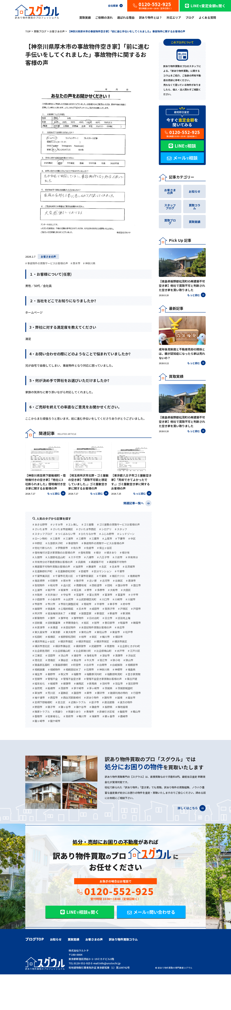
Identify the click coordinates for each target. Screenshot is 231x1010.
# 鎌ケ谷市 (80, 707)
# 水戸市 (120, 650)
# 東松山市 (101, 632)
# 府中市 (125, 604)
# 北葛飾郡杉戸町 (42, 571)
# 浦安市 (76, 655)
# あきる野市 (39, 524)
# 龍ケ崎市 (54, 721)
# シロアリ (105, 529)
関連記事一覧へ (133, 502)
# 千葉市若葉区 (84, 576)
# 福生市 (37, 674)
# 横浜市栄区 (101, 641)
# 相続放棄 (38, 669)
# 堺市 (88, 590)
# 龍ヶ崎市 (38, 721)
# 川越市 (130, 599)
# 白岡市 (102, 664)
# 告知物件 (38, 585)
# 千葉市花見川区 (63, 576)
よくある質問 (207, 17)
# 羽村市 (105, 683)
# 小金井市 (54, 599)
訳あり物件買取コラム (123, 939)
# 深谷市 (105, 655)
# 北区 (102, 566)
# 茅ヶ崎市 (93, 688)
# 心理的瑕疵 (65, 608)
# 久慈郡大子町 (54, 543)
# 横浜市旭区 (83, 641)
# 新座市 (112, 613)
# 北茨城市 (129, 566)
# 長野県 (107, 707)
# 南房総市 (134, 576)
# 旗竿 (51, 618)
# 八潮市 (89, 557)
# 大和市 (113, 590)
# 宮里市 (79, 594)
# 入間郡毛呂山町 (55, 557)
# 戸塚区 (123, 608)
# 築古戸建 (131, 679)
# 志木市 (81, 608)
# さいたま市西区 (86, 529)
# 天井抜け (51, 594)
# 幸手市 (112, 604)
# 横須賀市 (80, 646)
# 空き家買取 (133, 674)
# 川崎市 (117, 599)
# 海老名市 (90, 655)
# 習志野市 (132, 683)
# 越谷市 (130, 697)
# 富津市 (107, 594)
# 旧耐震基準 (52, 622)
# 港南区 (50, 660)
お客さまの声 (48, 256)
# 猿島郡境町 (60, 664)
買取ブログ (170, 221)
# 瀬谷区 (63, 660)
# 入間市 (37, 557)
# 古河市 (105, 580)
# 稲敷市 (76, 674)
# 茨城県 (107, 688)
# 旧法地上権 (123, 618)
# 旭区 (85, 622)
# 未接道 (53, 627)
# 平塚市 (99, 604)
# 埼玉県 (76, 590)
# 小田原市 (38, 599)
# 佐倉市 (89, 548)
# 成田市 (94, 608)
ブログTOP (34, 939)
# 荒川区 (50, 693)
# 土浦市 (37, 590)
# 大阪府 (37, 594)
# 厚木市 (75, 263)
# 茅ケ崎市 (77, 688)
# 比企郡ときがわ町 (129, 646)
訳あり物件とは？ (150, 17)
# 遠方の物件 (125, 702)
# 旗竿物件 (77, 618)
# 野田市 (37, 707)
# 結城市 (53, 683)
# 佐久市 (76, 548)
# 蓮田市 (76, 693)
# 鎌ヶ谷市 (64, 707)
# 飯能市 (122, 711)
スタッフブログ (170, 206)
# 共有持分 (132, 557)
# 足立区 (60, 702)
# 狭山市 (128, 660)
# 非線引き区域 (105, 711)
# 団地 (108, 585)
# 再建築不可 (96, 562)
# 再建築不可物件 (117, 562)
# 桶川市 (105, 636)
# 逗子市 (94, 702)
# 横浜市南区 (65, 641)
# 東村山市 (85, 632)
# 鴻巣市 (94, 716)
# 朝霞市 (136, 622)
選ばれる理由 (125, 17)
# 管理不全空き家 (71, 679)
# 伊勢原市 (62, 548)
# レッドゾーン (125, 534)
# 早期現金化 (71, 622)
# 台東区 (118, 580)
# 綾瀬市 (66, 683)
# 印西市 (53, 580)
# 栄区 (93, 636)
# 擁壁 (72, 613)
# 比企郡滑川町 (82, 650)
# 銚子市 (50, 707)
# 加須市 (78, 566)
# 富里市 (120, 594)
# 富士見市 (93, 594)
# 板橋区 (50, 636)
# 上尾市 (107, 538)
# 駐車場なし (52, 716)
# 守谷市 (66, 594)
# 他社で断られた (42, 548)
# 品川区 (66, 585)
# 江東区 (37, 655)
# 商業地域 (80, 585)
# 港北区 (37, 660)
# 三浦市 (68, 538)
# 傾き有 (125, 552)
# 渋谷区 (131, 655)
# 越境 (118, 697)
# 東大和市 (70, 632)
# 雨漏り (58, 711)
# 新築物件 (38, 618)
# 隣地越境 (122, 707)
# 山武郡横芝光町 (86, 599)
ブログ (190, 17)
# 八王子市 (103, 557)
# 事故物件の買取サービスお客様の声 (46, 263)
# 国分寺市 (122, 585)
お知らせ (194, 191)
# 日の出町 (93, 618)
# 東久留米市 (39, 632)
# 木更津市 (38, 627)
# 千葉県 (101, 576)
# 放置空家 (85, 613)
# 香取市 (37, 716)
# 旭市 (95, 622)
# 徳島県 (50, 608)
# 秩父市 (63, 674)
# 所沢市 (37, 613)
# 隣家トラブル (41, 711)
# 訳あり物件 (91, 697)
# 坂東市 (63, 590)
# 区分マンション (102, 571)
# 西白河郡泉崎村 (71, 697)
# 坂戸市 (50, 590)
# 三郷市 (81, 538)
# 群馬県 (92, 683)
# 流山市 (63, 655)
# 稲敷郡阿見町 (113, 674)
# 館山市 (135, 711)
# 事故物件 (72, 543)
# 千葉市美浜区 (41, 576)
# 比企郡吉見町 (41, 650)
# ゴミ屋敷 (88, 524)
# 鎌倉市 (94, 707)
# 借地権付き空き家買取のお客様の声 (53, 552)
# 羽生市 (118, 683)
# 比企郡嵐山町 (61, 650)
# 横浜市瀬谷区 (61, 646)
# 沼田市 (50, 655)
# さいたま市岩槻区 (62, 529)
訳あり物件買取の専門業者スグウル (175, 967)
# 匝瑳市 (83, 571)
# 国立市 (136, 585)
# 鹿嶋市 (123, 716)
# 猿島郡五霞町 (41, 664)
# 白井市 (89, 664)
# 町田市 (76, 664)
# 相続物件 (54, 669)
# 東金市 (115, 632)
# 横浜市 (118, 636)
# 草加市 (37, 693)
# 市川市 (50, 604)
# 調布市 (107, 697)
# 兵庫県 (81, 562)
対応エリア (174, 17)
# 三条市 (55, 538)
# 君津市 (131, 580)
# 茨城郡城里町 (124, 688)
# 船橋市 (50, 688)
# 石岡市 (89, 669)
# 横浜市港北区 (41, 646)
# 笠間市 (37, 679)
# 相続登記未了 (72, 669)
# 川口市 (104, 599)
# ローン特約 (39, 538)
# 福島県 (130, 669)
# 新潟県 (125, 613)
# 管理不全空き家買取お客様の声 (103, 679)
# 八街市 (117, 557)
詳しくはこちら (188, 807)
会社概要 (113, 5)
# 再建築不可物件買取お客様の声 (51, 566)
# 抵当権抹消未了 (55, 613)
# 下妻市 (120, 538)
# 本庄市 (120, 627)
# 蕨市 (88, 693)
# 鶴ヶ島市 (109, 716)
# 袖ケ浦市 (38, 697)
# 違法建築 (108, 702)
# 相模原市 (132, 664)
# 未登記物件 (68, 627)
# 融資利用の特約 (118, 693)
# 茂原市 (63, 688)
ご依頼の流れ (104, 17)
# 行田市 (136, 693)
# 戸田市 (136, 608)
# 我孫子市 (109, 608)
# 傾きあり (110, 552)
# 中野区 (37, 543)
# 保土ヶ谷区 (104, 548)
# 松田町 (37, 636)
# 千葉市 (120, 571)
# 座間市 (37, 608)
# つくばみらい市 (65, 534)
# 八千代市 (75, 557)
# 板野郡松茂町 (67, 636)
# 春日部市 (109, 622)
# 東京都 (55, 632)
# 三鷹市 (94, 538)
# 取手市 (79, 580)
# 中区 (132, 538)
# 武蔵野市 (95, 646)
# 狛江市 (102, 660)
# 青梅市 (89, 711)
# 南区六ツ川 (117, 576)
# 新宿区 (99, 613)
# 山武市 (68, 599)
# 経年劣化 (38, 683)
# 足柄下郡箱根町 (42, 702)
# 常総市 (86, 604)
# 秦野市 (50, 674)
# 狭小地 (115, 660)
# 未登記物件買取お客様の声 (95, 627)
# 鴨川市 (81, 716)
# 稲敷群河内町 (93, 674)
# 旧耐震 (37, 622)
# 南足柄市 (38, 580)
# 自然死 (37, 688)
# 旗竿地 (63, 618)
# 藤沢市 (100, 693)
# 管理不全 (51, 679)
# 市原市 (37, 604)
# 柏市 (82, 636)
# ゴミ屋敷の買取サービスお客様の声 (118, 524)
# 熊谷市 (76, 660)
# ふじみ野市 (106, 534)
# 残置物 (109, 646)
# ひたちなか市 (87, 534)
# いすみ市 (57, 524)
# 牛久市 (89, 660)
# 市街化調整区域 (68, 604)
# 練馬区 (79, 683)
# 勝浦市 (91, 566)
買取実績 (85, 17)
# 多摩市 (100, 590)
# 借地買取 (84, 552)
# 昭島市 (123, 622)
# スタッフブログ (42, 534)
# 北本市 (114, 566)
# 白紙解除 (116, 664)
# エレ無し (72, 524)
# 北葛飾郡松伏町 (65, 571)
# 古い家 (92, 580)
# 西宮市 (53, 697)
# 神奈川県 (89, 263)
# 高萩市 (68, 716)
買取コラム (194, 206)
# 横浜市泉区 (119, 641)
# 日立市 (107, 618)
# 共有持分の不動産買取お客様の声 (52, 562)
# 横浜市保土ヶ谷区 (43, 641)
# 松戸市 (128, 632)
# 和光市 (53, 585)
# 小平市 (133, 594)
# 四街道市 (96, 585)
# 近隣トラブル (77, 702)
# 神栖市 (117, 669)
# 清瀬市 (118, 655)
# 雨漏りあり (73, 711)
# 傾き (97, 552)
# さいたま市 (39, 529)
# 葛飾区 (63, 693)
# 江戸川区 (134, 650)
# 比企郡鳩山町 (103, 650)
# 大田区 (126, 590)
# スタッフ (121, 529)
